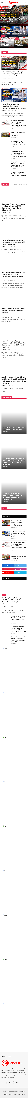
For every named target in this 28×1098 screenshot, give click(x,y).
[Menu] (2, 2)
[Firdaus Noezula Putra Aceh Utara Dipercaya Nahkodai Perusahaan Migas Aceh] (14, 299)
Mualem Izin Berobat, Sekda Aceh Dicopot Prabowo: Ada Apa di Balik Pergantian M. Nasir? (13, 242)
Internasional (7, 397)
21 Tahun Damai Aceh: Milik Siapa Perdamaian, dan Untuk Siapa (14, 428)
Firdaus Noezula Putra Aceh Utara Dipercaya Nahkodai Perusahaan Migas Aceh (13, 310)
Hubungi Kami (17, 1094)
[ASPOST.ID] (14, 2)
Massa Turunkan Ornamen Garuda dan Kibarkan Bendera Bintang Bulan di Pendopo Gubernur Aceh (13, 496)
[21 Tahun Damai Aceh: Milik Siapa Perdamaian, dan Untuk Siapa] (14, 417)
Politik (15, 184)
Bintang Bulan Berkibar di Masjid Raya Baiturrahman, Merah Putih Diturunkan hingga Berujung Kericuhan (14, 461)
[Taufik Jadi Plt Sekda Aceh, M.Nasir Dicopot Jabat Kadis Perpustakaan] (5, 134)
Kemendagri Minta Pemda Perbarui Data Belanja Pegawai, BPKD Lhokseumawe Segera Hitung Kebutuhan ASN (6, 42)
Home (5, 1094)
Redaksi (10, 1094)
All (21, 52)
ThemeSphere (22, 1091)
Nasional (5, 184)
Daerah (5, 52)
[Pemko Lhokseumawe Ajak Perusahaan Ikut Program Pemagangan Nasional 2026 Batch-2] (14, 95)
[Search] (26, 2)
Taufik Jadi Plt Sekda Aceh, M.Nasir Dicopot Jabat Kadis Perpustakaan (21, 43)
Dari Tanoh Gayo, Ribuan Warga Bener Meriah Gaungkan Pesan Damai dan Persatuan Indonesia (14, 19)
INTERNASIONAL (23, 397)
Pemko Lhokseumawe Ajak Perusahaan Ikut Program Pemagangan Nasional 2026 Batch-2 (14, 33)
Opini (4, 508)
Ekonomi (20, 184)
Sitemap (23, 1094)
